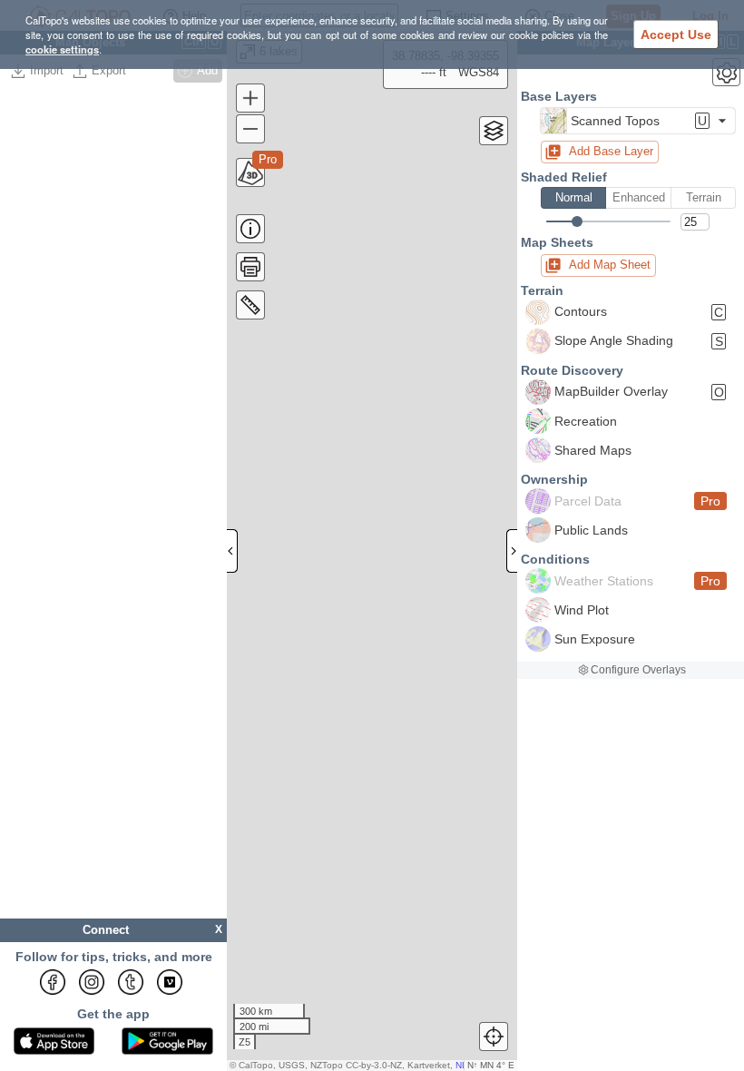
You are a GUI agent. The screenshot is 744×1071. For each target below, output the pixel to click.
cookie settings (62, 49)
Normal (573, 197)
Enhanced (638, 197)
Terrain (703, 197)
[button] (638, 120)
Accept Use (676, 34)
